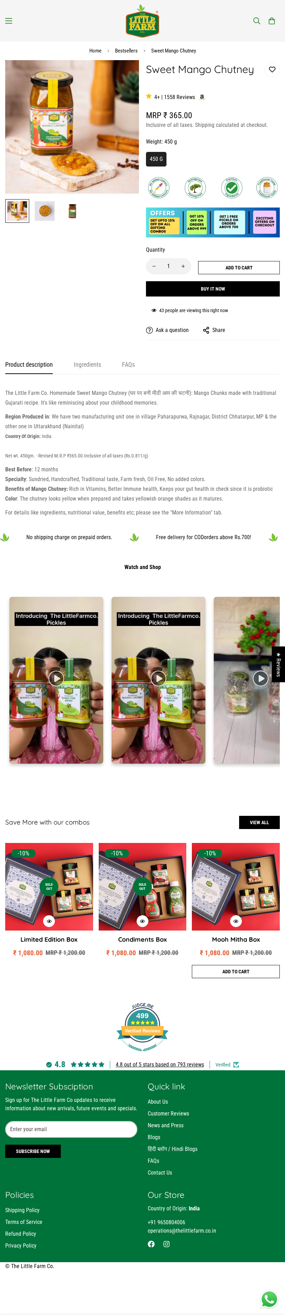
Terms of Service (23, 1222)
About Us (158, 1101)
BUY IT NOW (213, 289)
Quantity (155, 249)
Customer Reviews (168, 1113)
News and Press (166, 1125)
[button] (272, 21)
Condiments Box (142, 939)
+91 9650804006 (166, 1222)
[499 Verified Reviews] (142, 1055)
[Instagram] (166, 1244)
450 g (156, 159)
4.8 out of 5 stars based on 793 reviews (160, 1064)
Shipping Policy (22, 1210)
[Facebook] (151, 1244)
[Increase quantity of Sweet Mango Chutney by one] (183, 266)
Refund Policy (20, 1234)
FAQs (153, 1161)
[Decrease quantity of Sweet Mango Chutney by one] (154, 266)
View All (259, 822)
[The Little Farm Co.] (142, 21)
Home (95, 51)
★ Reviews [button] (278, 664)
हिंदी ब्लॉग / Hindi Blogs (172, 1149)
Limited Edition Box (49, 939)
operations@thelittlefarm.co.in (182, 1230)
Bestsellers (126, 51)
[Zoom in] (124, 75)
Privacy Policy (20, 1245)
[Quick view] (49, 921)
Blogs (154, 1137)
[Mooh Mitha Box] (236, 887)
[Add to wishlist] (272, 70)
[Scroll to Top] (271, 1277)
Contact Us (160, 1172)
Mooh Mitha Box (236, 939)
